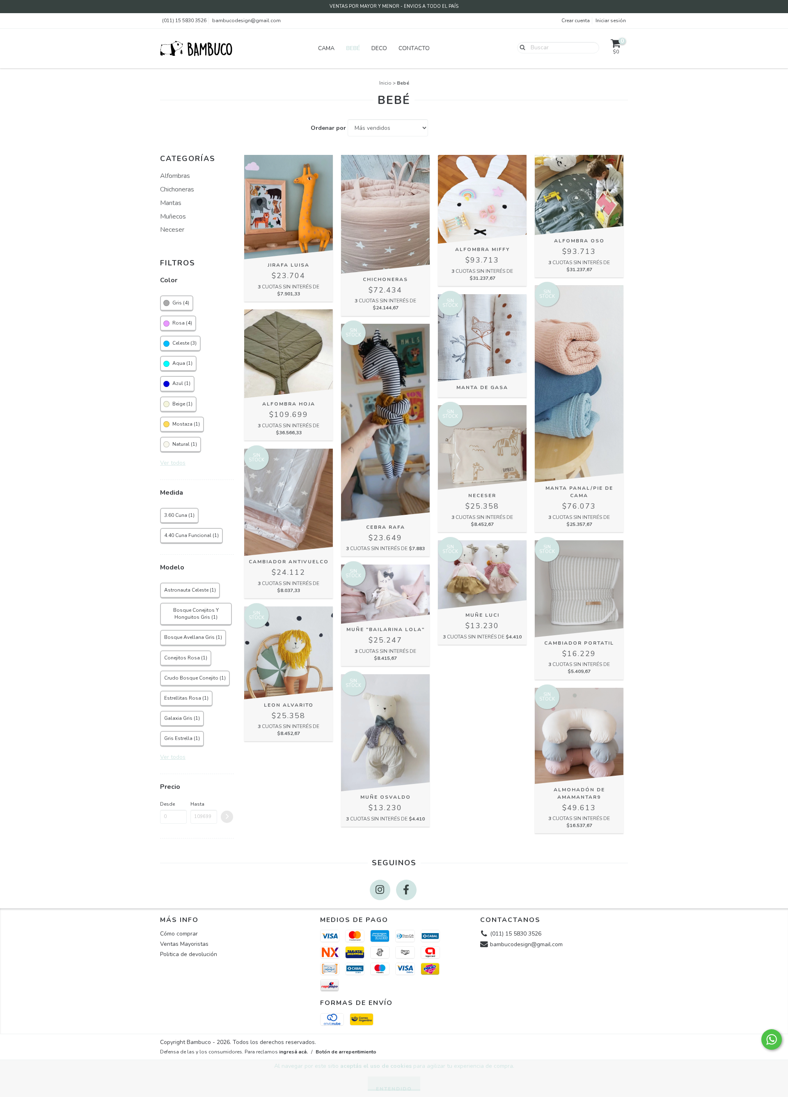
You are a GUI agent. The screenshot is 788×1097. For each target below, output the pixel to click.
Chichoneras (177, 189)
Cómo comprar (179, 934)
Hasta (197, 804)
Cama (326, 48)
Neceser (172, 229)
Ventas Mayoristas (184, 944)
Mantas (170, 202)
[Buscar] (520, 47)
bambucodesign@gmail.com (246, 20)
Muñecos (173, 216)
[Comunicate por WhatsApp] (771, 1039)
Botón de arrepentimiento (346, 1052)
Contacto (414, 48)
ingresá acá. (293, 1052)
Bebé (353, 48)
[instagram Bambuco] (380, 890)
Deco (379, 48)
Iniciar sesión (611, 20)
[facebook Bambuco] (406, 890)
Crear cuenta (575, 20)
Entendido (394, 1088)
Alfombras (175, 175)
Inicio (385, 83)
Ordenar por (328, 128)
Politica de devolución (188, 954)
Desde (167, 804)
